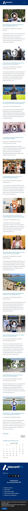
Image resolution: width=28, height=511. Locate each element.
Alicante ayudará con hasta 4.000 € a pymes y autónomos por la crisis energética (14, 253)
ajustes (12, 506)
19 (3, 453)
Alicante (5, 68)
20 (7, 453)
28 (10, 455)
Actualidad (18, 28)
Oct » (7, 457)
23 (16, 453)
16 (16, 451)
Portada (4, 30)
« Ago (4, 457)
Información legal (9, 491)
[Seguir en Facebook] (10, 476)
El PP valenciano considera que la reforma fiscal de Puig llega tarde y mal (13, 25)
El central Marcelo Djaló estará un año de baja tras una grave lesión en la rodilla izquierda (14, 103)
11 (22, 449)
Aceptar (4, 508)
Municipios (9, 68)
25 (22, 453)
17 (19, 451)
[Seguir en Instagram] (15, 476)
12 (3, 451)
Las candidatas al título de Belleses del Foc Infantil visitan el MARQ (13, 138)
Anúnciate (7, 489)
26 (3, 455)
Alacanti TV (7, 28)
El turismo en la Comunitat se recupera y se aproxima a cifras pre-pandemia (13, 63)
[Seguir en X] (12, 476)
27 (7, 455)
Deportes (19, 106)
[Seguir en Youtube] (18, 476)
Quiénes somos (8, 487)
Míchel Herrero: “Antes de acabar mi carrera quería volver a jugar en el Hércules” (13, 413)
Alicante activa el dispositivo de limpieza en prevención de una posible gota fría (13, 294)
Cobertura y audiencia (10, 495)
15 (13, 451)
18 (22, 451)
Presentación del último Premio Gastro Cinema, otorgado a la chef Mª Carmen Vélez (13, 216)
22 (13, 453)
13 (7, 451)
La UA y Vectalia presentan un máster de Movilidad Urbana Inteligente (13, 375)
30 (16, 455)
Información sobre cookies (11, 493)
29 (13, 455)
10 (19, 449)
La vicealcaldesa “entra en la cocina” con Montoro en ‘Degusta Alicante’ (12, 177)
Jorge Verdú (7, 106)
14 (10, 451)
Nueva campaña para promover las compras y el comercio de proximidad (13, 335)
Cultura (18, 219)
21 (10, 453)
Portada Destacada (11, 340)
